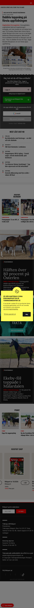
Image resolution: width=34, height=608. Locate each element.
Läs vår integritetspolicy (10, 309)
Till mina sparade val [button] (10, 314)
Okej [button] (27, 314)
